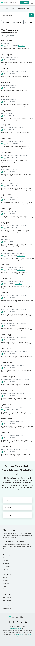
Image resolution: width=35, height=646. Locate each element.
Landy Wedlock (6, 293)
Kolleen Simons (6, 307)
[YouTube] (17, 622)
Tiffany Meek (6, 139)
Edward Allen (6, 153)
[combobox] (14, 15)
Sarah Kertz (5, 97)
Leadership (6, 563)
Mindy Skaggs (6, 335)
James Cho (5, 237)
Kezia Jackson (6, 181)
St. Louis (8, 515)
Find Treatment (7, 600)
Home (7, 8)
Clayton (8, 507)
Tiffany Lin (5, 433)
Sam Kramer (5, 83)
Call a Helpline (7, 603)
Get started (24, 2)
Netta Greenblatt (7, 251)
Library (5, 577)
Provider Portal (7, 608)
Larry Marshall (6, 111)
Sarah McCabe (6, 41)
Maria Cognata (6, 55)
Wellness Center (7, 606)
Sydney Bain (5, 167)
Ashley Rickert (6, 125)
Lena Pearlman (6, 363)
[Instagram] (13, 622)
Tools (4, 586)
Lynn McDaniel (6, 405)
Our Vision (5, 560)
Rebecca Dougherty (8, 377)
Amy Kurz (4, 69)
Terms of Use (19, 635)
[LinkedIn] (26, 622)
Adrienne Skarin (6, 279)
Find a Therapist (7, 597)
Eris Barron (5, 265)
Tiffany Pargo (6, 209)
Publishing (5, 569)
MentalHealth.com (15, 628)
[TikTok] (22, 622)
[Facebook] (9, 622)
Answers (5, 580)
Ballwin (7, 500)
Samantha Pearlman (8, 391)
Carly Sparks (5, 223)
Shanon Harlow (6, 419)
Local (13, 8)
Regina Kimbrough (7, 195)
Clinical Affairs (7, 566)
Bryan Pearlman (6, 349)
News (4, 589)
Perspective (6, 583)
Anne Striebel (6, 447)
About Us (5, 558)
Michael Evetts (6, 321)
